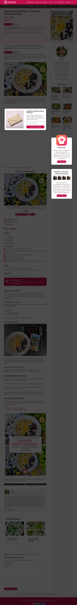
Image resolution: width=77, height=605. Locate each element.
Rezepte (9, 6)
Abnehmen (7, 32)
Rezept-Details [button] (9, 224)
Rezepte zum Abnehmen (40, 401)
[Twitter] (42, 604)
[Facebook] (40, 604)
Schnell (35, 32)
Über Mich (68, 2)
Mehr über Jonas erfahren (61, 79)
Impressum (43, 594)
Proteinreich (29, 32)
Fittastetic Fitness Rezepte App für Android (16, 409)
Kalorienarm (23, 32)
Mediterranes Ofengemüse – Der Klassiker (55, 126)
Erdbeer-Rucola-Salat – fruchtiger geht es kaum (67, 96)
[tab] (25, 545)
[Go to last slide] (7, 533)
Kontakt (35, 594)
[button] (4, 20)
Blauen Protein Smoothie (17, 101)
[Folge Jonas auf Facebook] (6, 510)
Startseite (5, 6)
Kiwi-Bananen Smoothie (12, 100)
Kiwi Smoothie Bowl (39, 293)
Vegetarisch (40, 32)
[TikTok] (37, 604)
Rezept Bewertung (8, 562)
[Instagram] (35, 604)
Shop (54, 2)
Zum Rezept (9, 24)
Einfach (12, 32)
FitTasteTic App (28, 594)
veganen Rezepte (34, 383)
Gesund (17, 32)
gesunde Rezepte (18, 401)
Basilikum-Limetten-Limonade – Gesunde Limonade (33, 539)
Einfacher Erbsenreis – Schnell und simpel (13, 538)
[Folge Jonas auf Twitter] (8, 510)
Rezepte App (39, 2)
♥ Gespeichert (30, 2)
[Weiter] (43, 533)
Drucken (18, 24)
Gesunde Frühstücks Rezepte (18, 6)
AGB (39, 594)
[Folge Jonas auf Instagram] (11, 510)
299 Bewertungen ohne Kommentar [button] (28, 554)
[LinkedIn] (44, 604)
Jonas (12, 491)
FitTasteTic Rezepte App (16, 283)
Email (28, 584)
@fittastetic (32, 369)
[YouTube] (33, 604)
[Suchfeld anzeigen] (72, 2)
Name (5, 584)
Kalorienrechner (61, 2)
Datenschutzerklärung (52, 594)
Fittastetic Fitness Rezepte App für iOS (15, 407)
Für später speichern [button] (22, 214)
